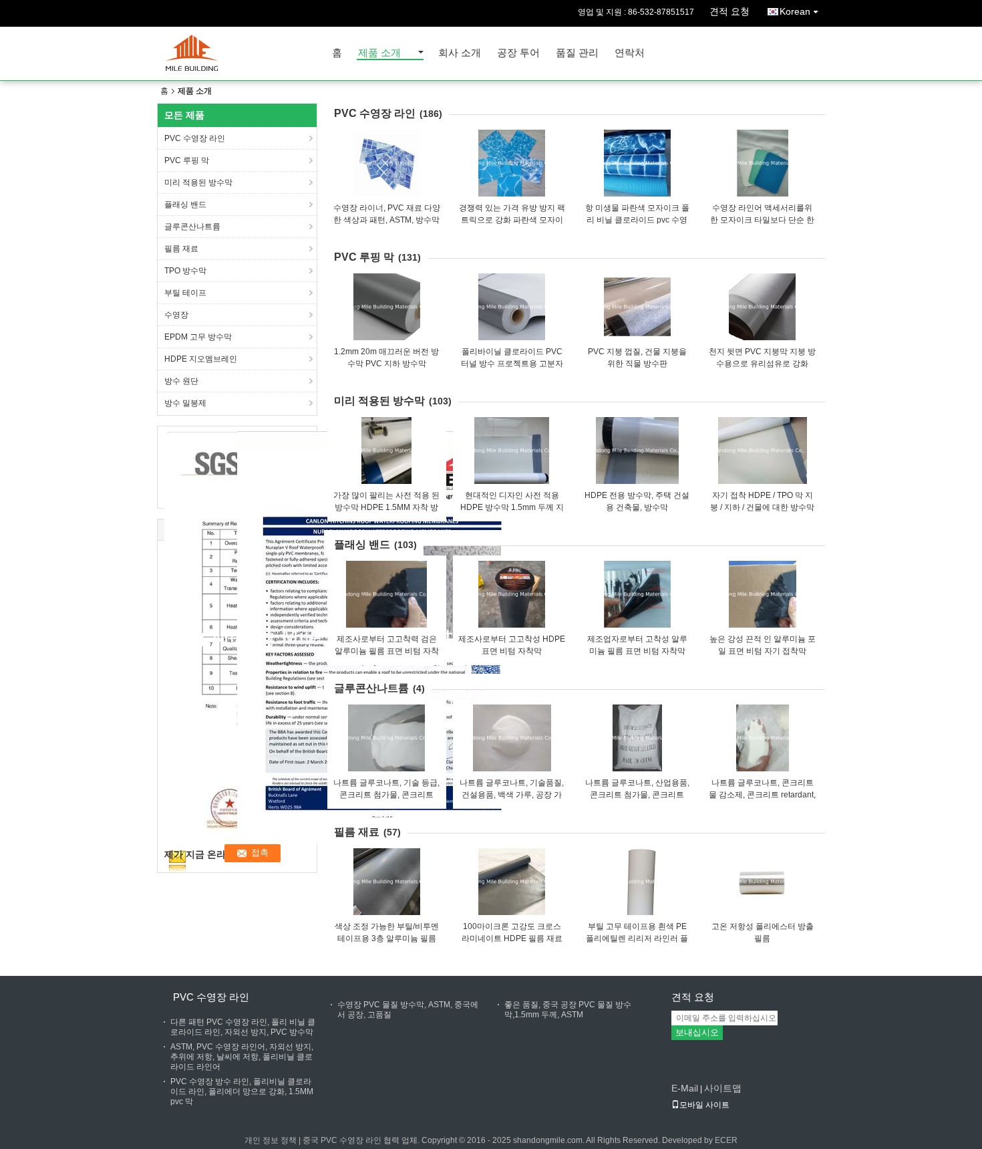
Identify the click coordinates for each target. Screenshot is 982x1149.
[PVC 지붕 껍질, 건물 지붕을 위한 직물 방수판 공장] (637, 306)
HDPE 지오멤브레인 (200, 359)
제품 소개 (379, 53)
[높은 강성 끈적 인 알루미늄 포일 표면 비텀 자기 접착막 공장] (762, 594)
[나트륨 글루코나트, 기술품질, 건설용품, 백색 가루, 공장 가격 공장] (511, 738)
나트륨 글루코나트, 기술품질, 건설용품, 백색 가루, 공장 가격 (512, 794)
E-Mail (684, 1088)
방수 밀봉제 (185, 403)
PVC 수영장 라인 (194, 138)
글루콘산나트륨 (192, 226)
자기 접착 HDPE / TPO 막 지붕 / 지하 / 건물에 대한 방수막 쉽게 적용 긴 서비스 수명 (762, 507)
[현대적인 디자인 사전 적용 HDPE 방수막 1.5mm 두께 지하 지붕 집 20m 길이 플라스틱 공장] (511, 450)
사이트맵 (723, 1088)
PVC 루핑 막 (186, 160)
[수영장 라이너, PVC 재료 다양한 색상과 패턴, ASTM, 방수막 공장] (387, 163)
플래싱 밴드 (185, 204)
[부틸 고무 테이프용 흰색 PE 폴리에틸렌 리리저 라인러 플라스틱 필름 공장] (637, 881)
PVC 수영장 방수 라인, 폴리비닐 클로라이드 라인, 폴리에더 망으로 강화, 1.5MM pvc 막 (241, 1091)
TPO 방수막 (185, 270)
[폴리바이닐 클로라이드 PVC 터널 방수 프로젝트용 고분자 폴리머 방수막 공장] (511, 306)
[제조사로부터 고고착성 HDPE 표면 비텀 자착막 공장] (511, 594)
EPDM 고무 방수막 (198, 337)
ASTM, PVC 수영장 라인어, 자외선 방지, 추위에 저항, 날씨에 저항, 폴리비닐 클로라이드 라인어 (241, 1056)
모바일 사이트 (704, 1105)
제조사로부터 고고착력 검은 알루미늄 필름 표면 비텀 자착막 (387, 651)
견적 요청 (729, 11)
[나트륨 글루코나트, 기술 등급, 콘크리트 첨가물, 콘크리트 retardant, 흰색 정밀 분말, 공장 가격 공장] (387, 738)
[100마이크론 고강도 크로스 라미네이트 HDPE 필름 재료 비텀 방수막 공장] (511, 881)
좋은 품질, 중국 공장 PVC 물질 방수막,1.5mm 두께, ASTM (567, 1009)
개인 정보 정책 (270, 1140)
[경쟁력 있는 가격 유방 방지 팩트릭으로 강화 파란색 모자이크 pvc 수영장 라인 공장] (511, 163)
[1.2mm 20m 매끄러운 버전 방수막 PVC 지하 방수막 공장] (387, 306)
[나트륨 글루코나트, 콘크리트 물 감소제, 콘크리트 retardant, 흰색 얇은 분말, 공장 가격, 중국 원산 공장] (762, 738)
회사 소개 (459, 53)
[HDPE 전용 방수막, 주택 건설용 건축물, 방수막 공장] (637, 450)
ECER (726, 1140)
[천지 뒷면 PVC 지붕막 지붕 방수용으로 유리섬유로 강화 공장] (762, 306)
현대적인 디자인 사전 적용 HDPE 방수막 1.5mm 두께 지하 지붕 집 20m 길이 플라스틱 (512, 507)
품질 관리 (577, 53)
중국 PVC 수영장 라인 (342, 1140)
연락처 (630, 53)
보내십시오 (697, 1032)
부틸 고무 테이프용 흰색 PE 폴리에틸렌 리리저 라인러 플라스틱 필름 (637, 938)
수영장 (176, 315)
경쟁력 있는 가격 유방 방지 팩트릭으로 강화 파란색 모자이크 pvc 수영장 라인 (512, 220)
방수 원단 (181, 381)
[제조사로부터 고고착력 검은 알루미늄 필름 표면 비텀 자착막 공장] (387, 594)
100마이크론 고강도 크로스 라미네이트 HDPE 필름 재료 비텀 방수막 (512, 938)
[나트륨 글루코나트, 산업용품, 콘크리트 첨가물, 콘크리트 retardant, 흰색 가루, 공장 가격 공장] (637, 738)
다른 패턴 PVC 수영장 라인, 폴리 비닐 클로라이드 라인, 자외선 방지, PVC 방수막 (242, 1027)
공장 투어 (518, 53)
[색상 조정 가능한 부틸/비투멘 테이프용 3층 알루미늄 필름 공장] (387, 881)
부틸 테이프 (185, 292)
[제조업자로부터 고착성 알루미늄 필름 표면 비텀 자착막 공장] (637, 594)
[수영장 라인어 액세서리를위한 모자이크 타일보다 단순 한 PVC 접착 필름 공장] (762, 163)
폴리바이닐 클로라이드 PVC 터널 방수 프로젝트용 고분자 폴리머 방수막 (512, 363)
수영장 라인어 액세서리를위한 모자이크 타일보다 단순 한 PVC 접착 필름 (762, 220)
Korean (795, 11)
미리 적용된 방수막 (198, 182)
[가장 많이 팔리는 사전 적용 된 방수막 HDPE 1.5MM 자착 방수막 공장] (387, 450)
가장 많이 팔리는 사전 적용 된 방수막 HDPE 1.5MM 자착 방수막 (386, 507)
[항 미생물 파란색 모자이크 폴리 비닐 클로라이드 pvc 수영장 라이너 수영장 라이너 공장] (637, 163)
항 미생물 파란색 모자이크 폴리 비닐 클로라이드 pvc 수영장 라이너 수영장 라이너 (637, 220)
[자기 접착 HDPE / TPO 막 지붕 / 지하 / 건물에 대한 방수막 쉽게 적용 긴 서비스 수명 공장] (762, 450)
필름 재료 (181, 248)
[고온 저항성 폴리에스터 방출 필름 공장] (762, 881)
